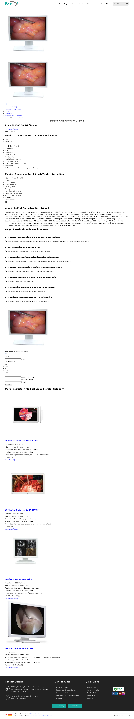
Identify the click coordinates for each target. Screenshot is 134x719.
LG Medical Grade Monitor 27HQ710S (21, 510)
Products (8, 113)
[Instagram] (123, 694)
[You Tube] (120, 694)
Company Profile (77, 4)
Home (7, 111)
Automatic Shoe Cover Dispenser (67, 696)
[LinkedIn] (116, 694)
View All (59, 699)
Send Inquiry (12, 107)
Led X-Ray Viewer (62, 687)
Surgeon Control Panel (64, 693)
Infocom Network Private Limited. (42, 715)
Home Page (63, 4)
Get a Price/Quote (11, 129)
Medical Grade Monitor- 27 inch (19, 648)
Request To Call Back (13, 109)
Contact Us (105, 4)
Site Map (90, 698)
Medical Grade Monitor (13, 116)
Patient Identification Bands (65, 690)
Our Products (92, 4)
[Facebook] (113, 694)
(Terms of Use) (34, 713)
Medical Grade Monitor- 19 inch (19, 579)
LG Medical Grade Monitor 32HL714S (21, 441)
